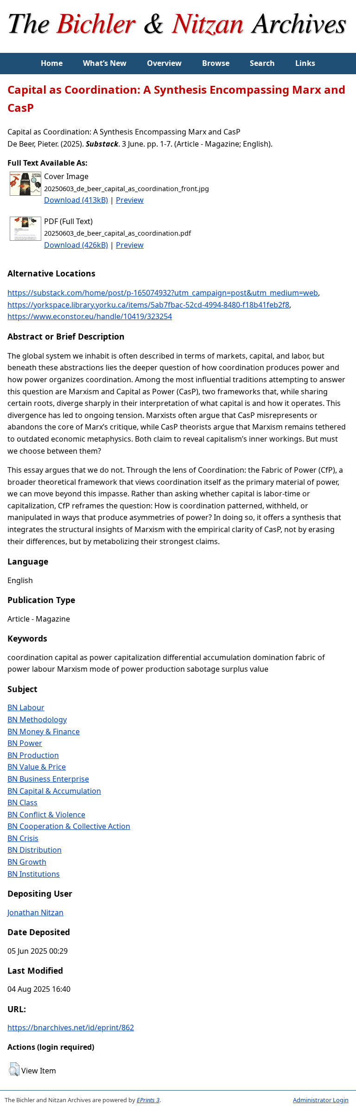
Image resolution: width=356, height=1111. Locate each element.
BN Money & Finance (43, 731)
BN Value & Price (36, 767)
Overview (164, 63)
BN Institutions (33, 874)
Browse (215, 63)
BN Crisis (22, 838)
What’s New (105, 63)
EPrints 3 (148, 1100)
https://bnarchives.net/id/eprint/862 (70, 1027)
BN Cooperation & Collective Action (68, 826)
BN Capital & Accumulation (54, 791)
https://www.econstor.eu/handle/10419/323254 (89, 316)
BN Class (22, 802)
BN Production (33, 755)
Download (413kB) (76, 200)
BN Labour (25, 707)
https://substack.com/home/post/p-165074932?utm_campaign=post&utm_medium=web (162, 293)
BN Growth (26, 862)
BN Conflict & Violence (46, 814)
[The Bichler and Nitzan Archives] (178, 47)
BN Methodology (37, 719)
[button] (14, 1069)
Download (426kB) (76, 245)
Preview (130, 200)
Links (305, 63)
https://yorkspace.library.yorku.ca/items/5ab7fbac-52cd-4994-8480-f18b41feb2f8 (148, 305)
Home (52, 63)
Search (262, 63)
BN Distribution (34, 850)
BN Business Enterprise (48, 779)
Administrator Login (321, 1100)
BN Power (24, 743)
